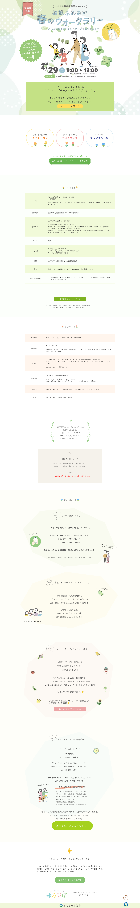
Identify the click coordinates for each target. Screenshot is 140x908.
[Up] (125, 897)
